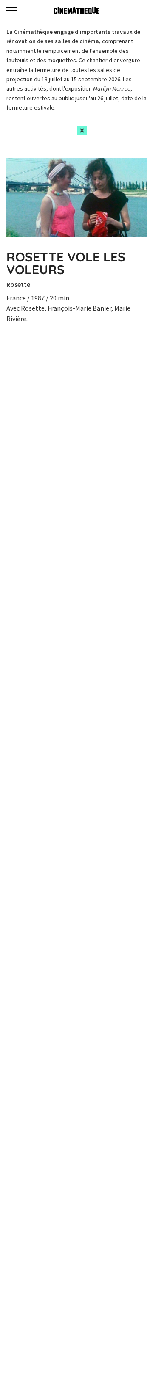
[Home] (76, 10)
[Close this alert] (82, 130)
